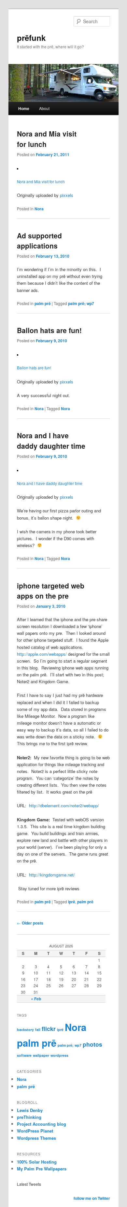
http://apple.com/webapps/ (42, 654)
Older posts (30, 923)
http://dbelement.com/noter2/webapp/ (64, 805)
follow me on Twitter (92, 1198)
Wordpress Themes (36, 1138)
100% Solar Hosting (37, 1162)
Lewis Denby (30, 1110)
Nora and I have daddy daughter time (51, 440)
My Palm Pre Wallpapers (41, 1169)
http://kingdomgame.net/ (52, 875)
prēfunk (31, 37)
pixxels (66, 195)
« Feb (36, 999)
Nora (39, 209)
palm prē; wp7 (81, 303)
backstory (25, 1029)
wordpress (59, 1055)
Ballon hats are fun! (49, 330)
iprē (71, 902)
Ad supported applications (39, 241)
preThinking (29, 1117)
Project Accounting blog (41, 1124)
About (44, 108)
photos (92, 1044)
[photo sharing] (17, 168)
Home (23, 108)
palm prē (43, 303)
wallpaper (41, 1055)
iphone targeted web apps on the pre (50, 591)
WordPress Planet (35, 1131)
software (24, 1055)
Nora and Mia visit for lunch (41, 181)
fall (37, 1029)
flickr (49, 1028)
